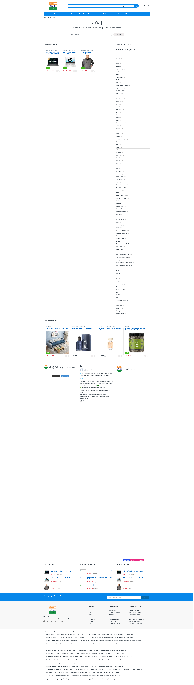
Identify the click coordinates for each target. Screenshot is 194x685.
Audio (117, 74)
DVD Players (119, 222)
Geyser (118, 63)
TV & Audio (82, 13)
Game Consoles (120, 308)
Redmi (117, 276)
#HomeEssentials (105, 396)
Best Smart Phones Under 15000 (124, 262)
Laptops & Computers (108, 13)
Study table (119, 133)
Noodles (118, 168)
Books (117, 82)
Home (45, 17)
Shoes (117, 120)
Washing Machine (120, 69)
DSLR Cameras (120, 90)
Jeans (117, 112)
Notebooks (119, 249)
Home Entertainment (121, 217)
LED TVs (118, 292)
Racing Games (119, 311)
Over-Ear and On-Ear (121, 190)
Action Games (119, 305)
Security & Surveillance (121, 96)
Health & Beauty (120, 201)
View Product (58, 71)
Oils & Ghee (119, 174)
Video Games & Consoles (122, 300)
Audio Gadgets (120, 71)
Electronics (119, 101)
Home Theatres (120, 225)
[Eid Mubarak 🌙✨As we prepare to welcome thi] (137, 525)
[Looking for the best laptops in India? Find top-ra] (120, 406)
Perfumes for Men (120, 209)
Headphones (119, 182)
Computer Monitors (121, 238)
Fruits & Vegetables (121, 166)
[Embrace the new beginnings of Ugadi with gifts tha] (146, 508)
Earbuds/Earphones (121, 184)
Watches (118, 147)
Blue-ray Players (120, 219)
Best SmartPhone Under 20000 (124, 265)
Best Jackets (83, 50)
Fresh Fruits (119, 160)
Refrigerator (119, 66)
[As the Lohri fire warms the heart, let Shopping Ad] (120, 521)
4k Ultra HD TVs (120, 289)
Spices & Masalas (120, 179)
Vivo (117, 278)
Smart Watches (120, 252)
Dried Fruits (119, 158)
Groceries (56, 13)
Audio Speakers (120, 77)
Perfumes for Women (121, 211)
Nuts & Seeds (119, 171)
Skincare (118, 214)
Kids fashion (119, 115)
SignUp (145, 597)
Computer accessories (121, 233)
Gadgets (73, 13)
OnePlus (118, 270)
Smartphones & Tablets (124, 13)
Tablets (118, 281)
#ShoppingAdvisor (84, 398)
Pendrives (118, 235)
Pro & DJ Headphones (121, 195)
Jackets (92, 50)
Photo (84, 400)
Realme (118, 273)
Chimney (118, 58)
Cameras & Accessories (94, 13)
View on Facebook (83, 403)
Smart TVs (118, 297)
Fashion (49, 13)
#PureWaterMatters (84, 396)
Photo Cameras (120, 93)
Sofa (117, 131)
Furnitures (118, 128)
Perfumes (118, 203)
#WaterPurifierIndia (102, 394)
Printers (118, 144)
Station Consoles (120, 313)
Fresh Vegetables (120, 163)
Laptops (118, 241)
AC (117, 55)
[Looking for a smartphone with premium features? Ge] (146, 393)
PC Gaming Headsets (121, 192)
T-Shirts (118, 125)
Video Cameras (120, 98)
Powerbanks (119, 141)
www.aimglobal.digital (74, 631)
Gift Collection (119, 149)
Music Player (119, 79)
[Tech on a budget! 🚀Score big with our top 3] (137, 468)
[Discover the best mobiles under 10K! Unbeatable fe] (129, 459)
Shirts (117, 117)
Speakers (118, 227)
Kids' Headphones (120, 187)
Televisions (119, 286)
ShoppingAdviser (88, 369)
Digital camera (119, 88)
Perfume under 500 (121, 206)
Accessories (119, 303)
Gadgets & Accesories (121, 139)
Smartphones (119, 260)
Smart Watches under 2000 (123, 254)
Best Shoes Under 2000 (122, 123)
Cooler (117, 61)
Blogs (90, 623)
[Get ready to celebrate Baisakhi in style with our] (129, 516)
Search (119, 34)
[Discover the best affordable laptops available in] (129, 409)
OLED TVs (118, 294)
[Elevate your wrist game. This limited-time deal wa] (146, 466)
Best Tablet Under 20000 (122, 284)
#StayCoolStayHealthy (95, 396)
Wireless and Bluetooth (121, 198)
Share (90, 403)
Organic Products (120, 176)
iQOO (117, 268)
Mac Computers (120, 246)
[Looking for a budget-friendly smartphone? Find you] (137, 394)
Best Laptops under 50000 (51, 50)
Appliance (65, 13)
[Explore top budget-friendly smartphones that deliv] (120, 465)
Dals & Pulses (119, 155)
